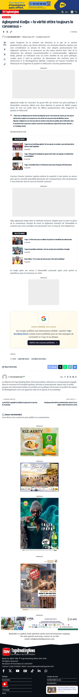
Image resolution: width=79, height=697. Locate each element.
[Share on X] (7, 31)
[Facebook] (68, 377)
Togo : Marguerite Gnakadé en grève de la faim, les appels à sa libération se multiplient (48, 155)
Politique (6, 17)
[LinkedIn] (73, 377)
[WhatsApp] (76, 377)
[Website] (65, 377)
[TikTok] (32, 671)
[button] (62, 12)
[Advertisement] (43, 84)
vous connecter (18, 417)
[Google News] (25, 671)
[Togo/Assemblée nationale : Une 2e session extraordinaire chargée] (17, 250)
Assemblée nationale (39, 359)
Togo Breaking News (13, 37)
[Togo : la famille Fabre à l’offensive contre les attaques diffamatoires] (17, 166)
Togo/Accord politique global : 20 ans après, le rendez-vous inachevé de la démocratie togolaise (49, 145)
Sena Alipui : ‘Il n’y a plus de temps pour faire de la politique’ (44, 259)
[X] (70, 377)
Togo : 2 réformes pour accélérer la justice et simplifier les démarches (48, 239)
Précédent (2, 4)
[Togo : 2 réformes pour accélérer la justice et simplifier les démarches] (17, 241)
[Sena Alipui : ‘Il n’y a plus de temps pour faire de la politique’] (17, 260)
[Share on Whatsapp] (4, 59)
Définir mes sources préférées (42, 343)
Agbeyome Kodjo (23, 359)
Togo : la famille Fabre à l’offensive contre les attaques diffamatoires (48, 165)
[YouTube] (17, 671)
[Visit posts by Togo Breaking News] (3, 36)
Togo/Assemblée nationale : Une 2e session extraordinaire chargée (46, 249)
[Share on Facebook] (3, 31)
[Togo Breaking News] (10, 12)
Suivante (76, 4)
